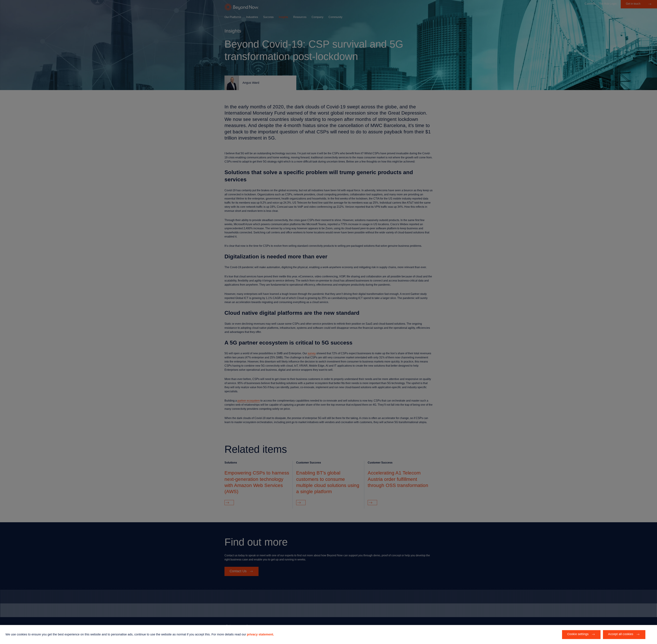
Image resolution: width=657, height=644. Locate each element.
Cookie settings (578, 634)
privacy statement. (260, 634)
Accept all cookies (620, 634)
